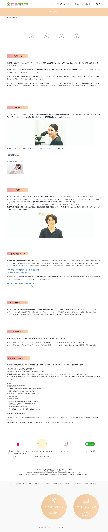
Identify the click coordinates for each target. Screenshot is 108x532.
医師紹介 (55, 483)
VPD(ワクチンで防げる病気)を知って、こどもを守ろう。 (24, 270)
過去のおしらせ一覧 (89, 483)
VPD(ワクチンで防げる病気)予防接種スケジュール (22, 283)
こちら (21, 161)
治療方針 (47, 483)
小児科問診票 (77, 483)
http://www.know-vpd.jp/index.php (17, 272)
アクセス (28, 483)
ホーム (10, 483)
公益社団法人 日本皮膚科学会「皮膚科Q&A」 (41, 148)
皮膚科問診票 (68, 483)
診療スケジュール (38, 483)
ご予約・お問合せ (19, 483)
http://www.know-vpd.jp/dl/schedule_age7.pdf (20, 286)
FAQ (61, 483)
